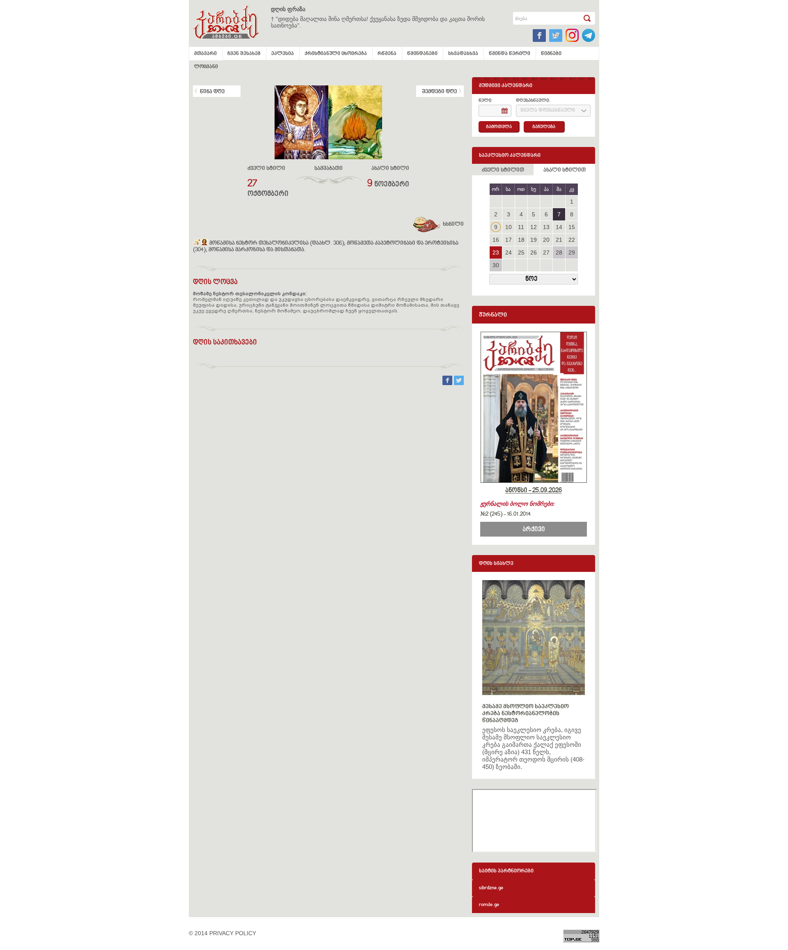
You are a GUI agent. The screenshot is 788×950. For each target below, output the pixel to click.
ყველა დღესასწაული (547, 111)
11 (521, 227)
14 (559, 227)
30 (495, 265)
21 (559, 239)
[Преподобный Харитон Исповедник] (197, 243)
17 (508, 239)
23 (495, 252)
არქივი (533, 529)
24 (508, 252)
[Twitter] (459, 383)
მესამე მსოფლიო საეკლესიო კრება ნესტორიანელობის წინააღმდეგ (525, 713)
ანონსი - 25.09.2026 (533, 490)
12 (533, 227)
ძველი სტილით (503, 170)
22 (571, 239)
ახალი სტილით (564, 170)
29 (571, 252)
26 (533, 252)
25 (521, 252)
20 (546, 239)
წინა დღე (212, 92)
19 (533, 239)
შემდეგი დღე (439, 92)
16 (495, 239)
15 (571, 227)
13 (546, 227)
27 (546, 252)
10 (508, 227)
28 (559, 252)
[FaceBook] (448, 383)
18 (521, 239)
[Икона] (204, 243)
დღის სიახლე (496, 564)
